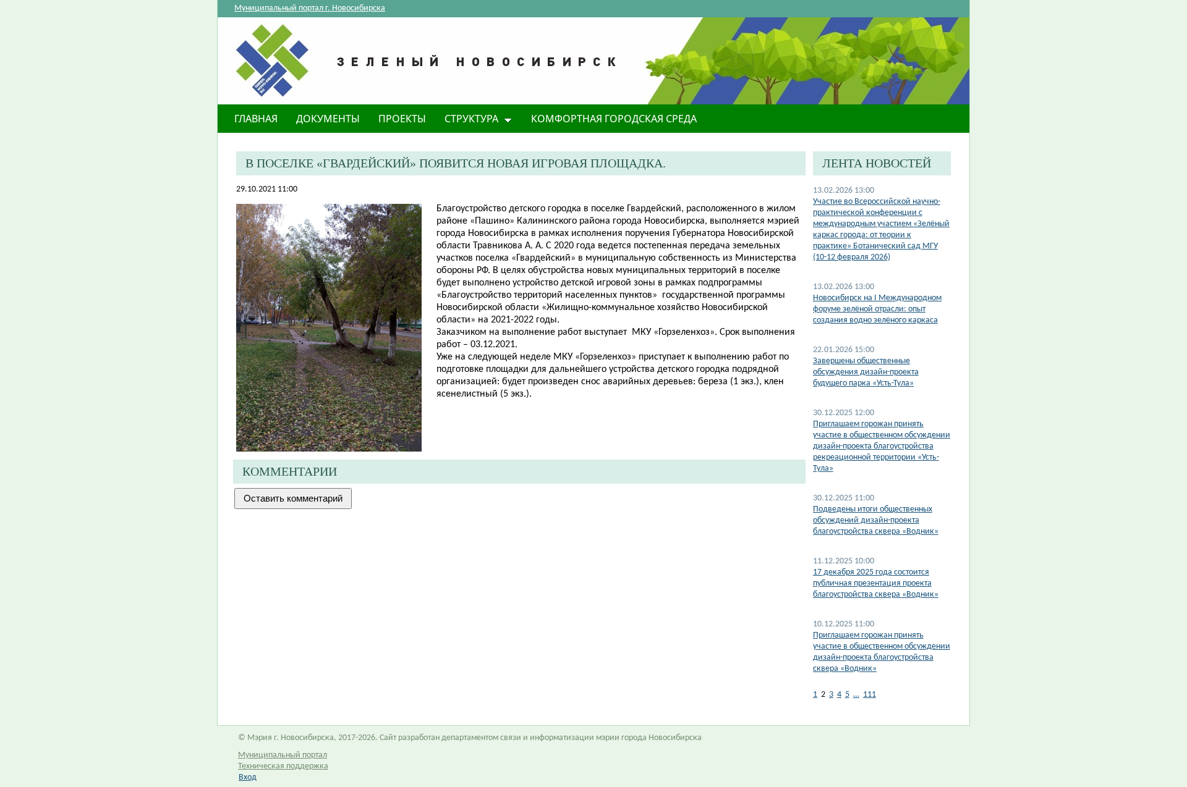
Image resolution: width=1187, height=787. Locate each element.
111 (869, 694)
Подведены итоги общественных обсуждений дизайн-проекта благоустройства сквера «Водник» (875, 520)
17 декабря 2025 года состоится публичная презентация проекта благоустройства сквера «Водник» (875, 583)
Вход (248, 777)
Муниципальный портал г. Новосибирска (309, 8)
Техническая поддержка (283, 766)
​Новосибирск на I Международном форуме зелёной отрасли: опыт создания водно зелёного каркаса (877, 309)
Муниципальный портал (282, 755)
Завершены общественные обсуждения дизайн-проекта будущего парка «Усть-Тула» (866, 372)
